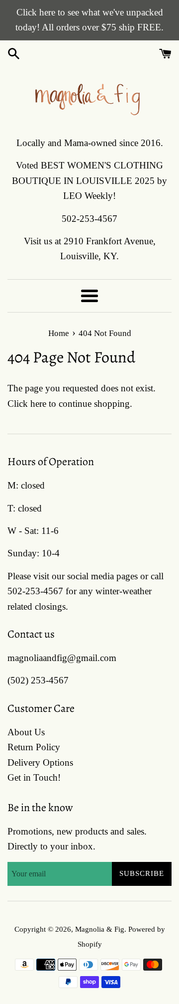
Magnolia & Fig (99, 929)
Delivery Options (40, 762)
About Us (26, 732)
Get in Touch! (34, 777)
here (38, 403)
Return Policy (33, 747)
